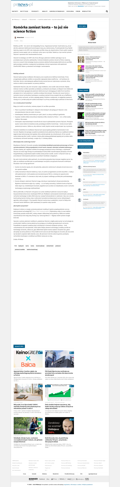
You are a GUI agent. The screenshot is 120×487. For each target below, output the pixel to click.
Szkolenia (70, 11)
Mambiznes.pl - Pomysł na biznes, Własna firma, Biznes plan (71, 479)
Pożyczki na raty (15, 465)
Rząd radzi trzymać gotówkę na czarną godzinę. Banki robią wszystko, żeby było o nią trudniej (95, 132)
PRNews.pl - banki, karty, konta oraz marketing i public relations (62, 479)
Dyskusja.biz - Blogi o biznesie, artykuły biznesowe (80, 479)
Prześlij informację (69, 474)
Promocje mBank (98, 463)
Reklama (44, 474)
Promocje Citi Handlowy (66, 465)
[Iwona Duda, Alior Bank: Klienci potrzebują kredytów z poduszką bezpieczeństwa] (81, 68)
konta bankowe (40, 246)
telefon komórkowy (32, 249)
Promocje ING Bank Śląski (99, 460)
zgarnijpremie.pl (92, 474)
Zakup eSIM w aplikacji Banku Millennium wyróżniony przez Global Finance (94, 195)
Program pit (47, 468)
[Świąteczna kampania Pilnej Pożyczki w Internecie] (79, 167)
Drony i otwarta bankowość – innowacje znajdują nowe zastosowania (93, 58)
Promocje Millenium (82, 468)
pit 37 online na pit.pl (49, 463)
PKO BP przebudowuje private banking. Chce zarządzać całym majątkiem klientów (93, 105)
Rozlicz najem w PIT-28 (50, 460)
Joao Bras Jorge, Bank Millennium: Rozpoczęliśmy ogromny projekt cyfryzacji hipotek (94, 76)
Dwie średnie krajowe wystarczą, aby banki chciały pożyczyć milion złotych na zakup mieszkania (59, 406)
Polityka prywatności (87, 484)
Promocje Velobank (98, 465)
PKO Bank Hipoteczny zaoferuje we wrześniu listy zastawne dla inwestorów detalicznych (59, 373)
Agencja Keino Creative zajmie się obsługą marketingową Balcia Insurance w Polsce (27, 373)
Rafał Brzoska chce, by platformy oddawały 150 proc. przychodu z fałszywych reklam (56, 440)
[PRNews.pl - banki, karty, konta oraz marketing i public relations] (22, 4)
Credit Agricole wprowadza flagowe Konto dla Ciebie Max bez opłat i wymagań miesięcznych (94, 161)
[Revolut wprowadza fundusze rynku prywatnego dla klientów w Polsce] (79, 180)
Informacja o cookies (75, 484)
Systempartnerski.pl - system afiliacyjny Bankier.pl (54, 479)
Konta (21, 40)
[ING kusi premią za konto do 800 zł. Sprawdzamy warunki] (81, 125)
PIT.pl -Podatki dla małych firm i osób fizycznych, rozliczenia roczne (48, 479)
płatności (58, 246)
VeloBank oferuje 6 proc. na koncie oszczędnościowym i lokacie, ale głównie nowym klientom (28, 440)
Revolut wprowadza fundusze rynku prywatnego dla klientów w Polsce (94, 185)
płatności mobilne (20, 249)
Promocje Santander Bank (83, 463)
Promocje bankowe (65, 468)
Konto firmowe (15, 468)
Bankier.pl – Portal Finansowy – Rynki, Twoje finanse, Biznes (42, 479)
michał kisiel (50, 246)
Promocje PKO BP (81, 465)
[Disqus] (43, 276)
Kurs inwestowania (16, 470)
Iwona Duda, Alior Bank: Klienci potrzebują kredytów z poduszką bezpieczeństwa (94, 67)
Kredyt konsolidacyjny (17, 463)
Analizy (45, 11)
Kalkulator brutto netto (34, 460)
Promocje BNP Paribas (66, 463)
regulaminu (67, 484)
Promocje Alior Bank (82, 460)
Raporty (15, 11)
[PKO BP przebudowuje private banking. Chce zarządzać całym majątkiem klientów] (81, 106)
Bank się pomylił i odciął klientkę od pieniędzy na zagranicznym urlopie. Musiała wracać (95, 96)
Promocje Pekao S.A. (65, 460)
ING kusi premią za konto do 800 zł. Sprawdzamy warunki (95, 123)
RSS (81, 474)
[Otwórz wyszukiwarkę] (107, 11)
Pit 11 (46, 470)
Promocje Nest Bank (98, 468)
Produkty (35, 11)
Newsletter (86, 11)
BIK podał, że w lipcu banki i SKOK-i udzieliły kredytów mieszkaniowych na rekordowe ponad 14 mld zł (27, 406)
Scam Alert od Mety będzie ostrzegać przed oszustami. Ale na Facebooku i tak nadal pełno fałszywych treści (95, 114)
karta (27, 246)
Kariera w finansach (57, 11)
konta (32, 246)
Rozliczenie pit (48, 465)
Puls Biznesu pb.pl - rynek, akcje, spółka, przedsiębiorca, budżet (87, 479)
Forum (78, 11)
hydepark (21, 246)
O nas (24, 474)
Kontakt (34, 474)
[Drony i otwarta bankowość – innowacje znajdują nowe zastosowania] (81, 59)
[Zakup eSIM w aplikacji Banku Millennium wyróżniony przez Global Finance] (79, 190)
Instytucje (24, 11)
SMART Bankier (15, 460)
